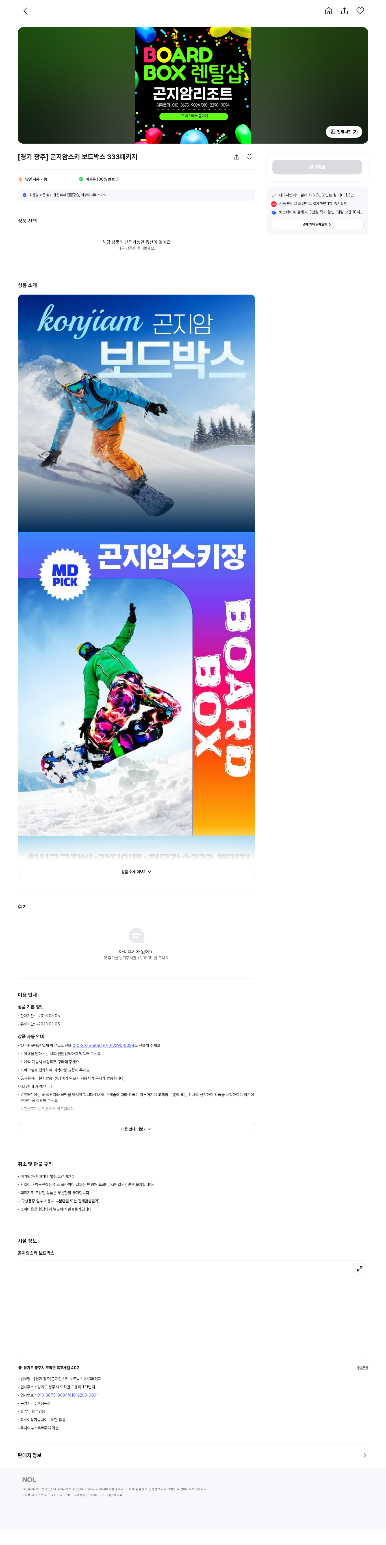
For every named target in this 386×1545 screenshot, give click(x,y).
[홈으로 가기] (329, 11)
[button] (329, 11)
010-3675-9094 (88, 1045)
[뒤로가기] (26, 11)
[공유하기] (344, 11)
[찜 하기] (360, 11)
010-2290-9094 (119, 1045)
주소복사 (362, 1367)
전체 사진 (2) (347, 131)
